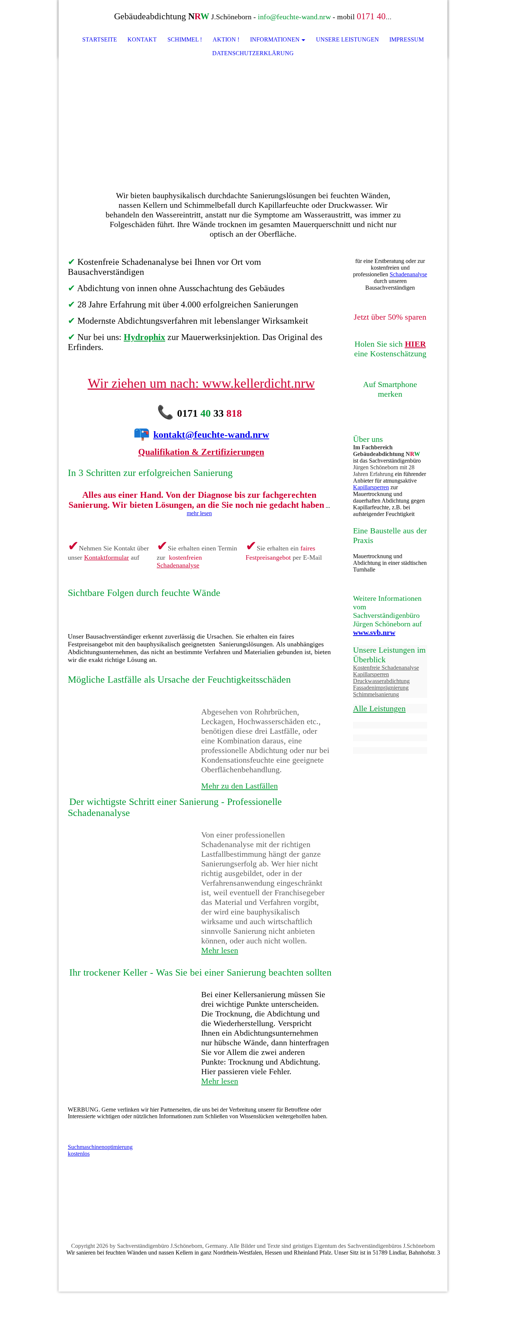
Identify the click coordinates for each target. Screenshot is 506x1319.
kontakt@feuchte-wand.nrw (211, 434)
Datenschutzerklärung (253, 53)
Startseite (99, 39)
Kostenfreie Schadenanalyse (386, 668)
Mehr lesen (219, 950)
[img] (419, 16)
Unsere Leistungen (347, 39)
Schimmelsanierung (376, 694)
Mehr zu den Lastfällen (239, 785)
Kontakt (142, 39)
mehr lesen (199, 513)
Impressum (406, 39)
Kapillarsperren (371, 487)
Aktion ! (226, 39)
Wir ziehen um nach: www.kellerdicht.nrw (201, 383)
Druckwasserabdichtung (381, 681)
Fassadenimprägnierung (381, 688)
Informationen (275, 39)
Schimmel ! (184, 39)
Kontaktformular (106, 557)
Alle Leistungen (379, 708)
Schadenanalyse (178, 565)
